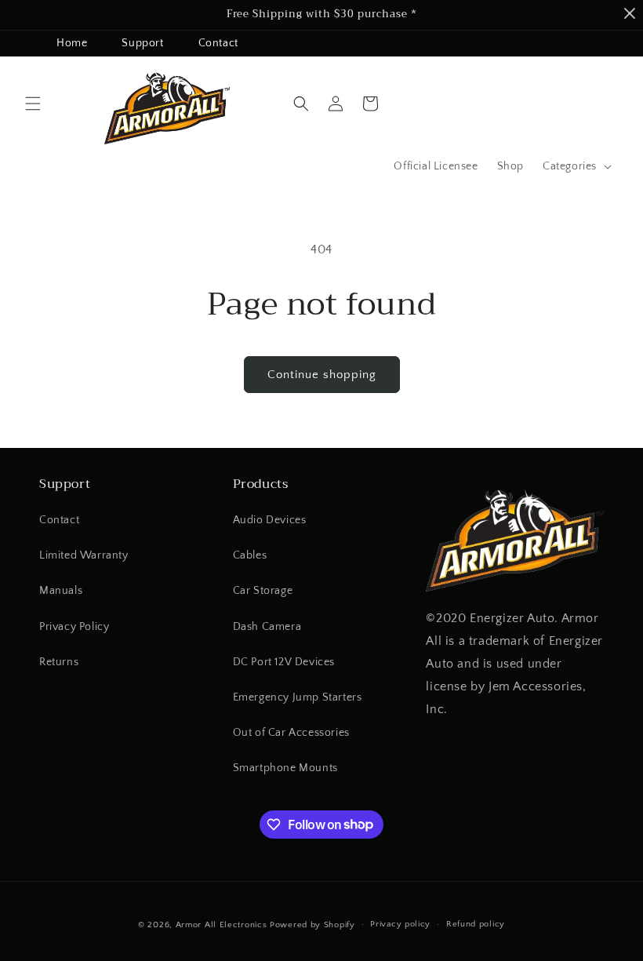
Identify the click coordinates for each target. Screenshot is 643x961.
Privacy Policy (74, 627)
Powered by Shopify (312, 925)
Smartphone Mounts (285, 768)
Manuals (60, 590)
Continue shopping (321, 374)
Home (71, 43)
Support (142, 43)
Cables (250, 555)
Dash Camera (267, 627)
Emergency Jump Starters (297, 697)
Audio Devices (270, 520)
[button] (33, 103)
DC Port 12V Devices (284, 662)
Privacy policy (400, 924)
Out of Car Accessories (291, 732)
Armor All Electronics (221, 925)
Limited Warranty (84, 555)
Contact (218, 43)
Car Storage (263, 590)
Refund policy (475, 924)
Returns (58, 662)
